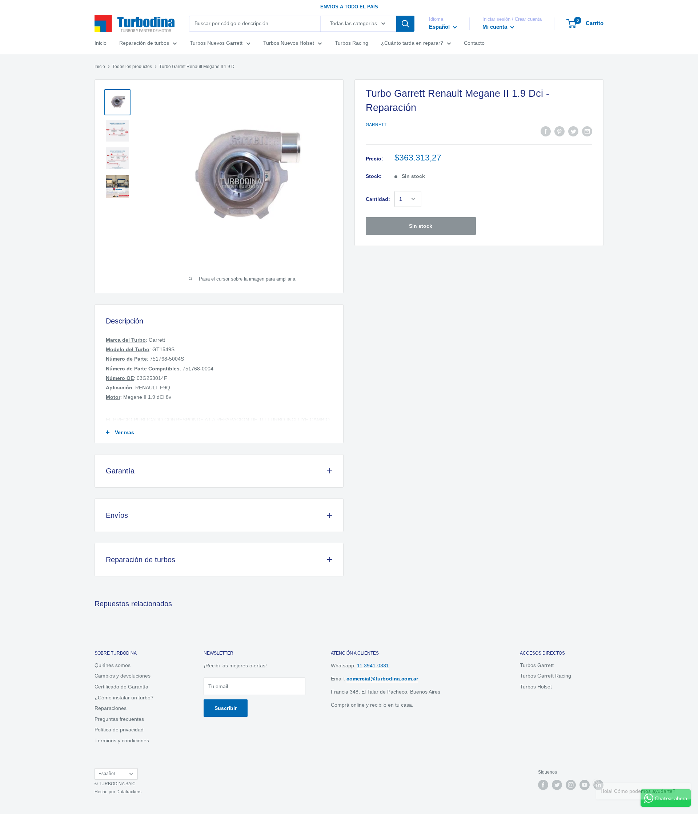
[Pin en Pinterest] (559, 131)
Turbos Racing (351, 43)
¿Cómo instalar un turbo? (124, 697)
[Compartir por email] (587, 131)
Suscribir (225, 708)
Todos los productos (132, 66)
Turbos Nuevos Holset (288, 43)
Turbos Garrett (537, 665)
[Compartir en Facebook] (546, 131)
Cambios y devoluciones (123, 676)
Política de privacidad (119, 729)
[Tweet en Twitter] (573, 131)
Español (107, 773)
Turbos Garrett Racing (545, 676)
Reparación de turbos (144, 43)
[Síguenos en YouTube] (584, 785)
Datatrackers (128, 791)
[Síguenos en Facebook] (543, 785)
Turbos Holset (536, 687)
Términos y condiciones (122, 740)
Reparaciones (111, 708)
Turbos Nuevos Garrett (216, 43)
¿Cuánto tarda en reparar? (412, 43)
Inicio (101, 43)
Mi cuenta (495, 27)
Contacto (474, 43)
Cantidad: (378, 199)
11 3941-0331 (373, 665)
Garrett (376, 124)
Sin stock (420, 226)
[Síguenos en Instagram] (571, 785)
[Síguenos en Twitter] (557, 785)
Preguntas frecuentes (119, 719)
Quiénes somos (113, 665)
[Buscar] (405, 24)
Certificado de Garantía (121, 687)
